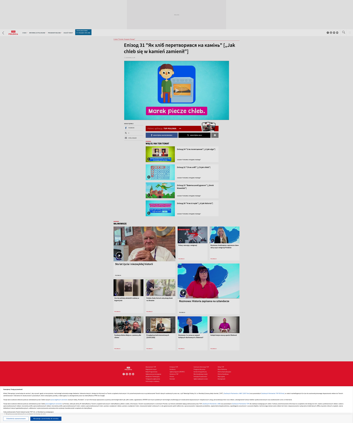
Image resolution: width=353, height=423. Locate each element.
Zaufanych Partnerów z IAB (211, 404)
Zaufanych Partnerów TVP (240, 404)
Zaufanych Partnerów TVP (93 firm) (272, 393)
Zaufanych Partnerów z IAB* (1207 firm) (237, 393)
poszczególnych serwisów (59, 399)
